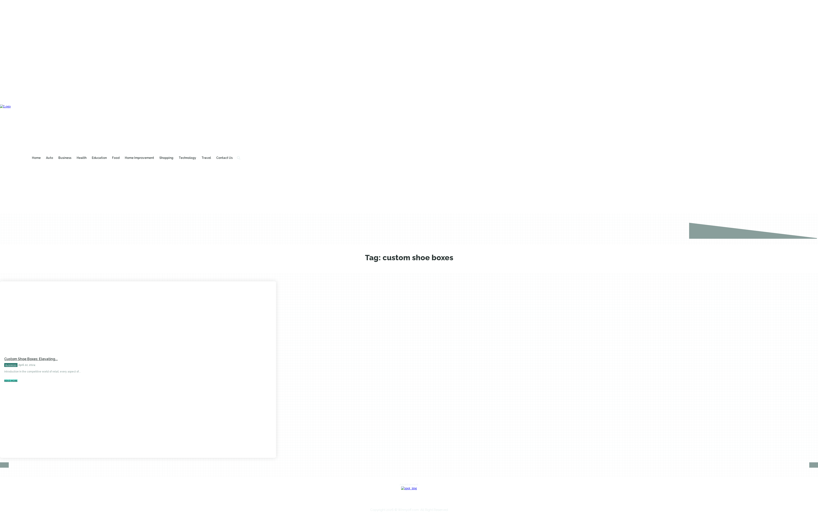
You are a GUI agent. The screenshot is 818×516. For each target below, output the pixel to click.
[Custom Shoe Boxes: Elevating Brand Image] (221, 369)
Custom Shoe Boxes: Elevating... (31, 359)
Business (10, 365)
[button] (238, 158)
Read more (10, 380)
